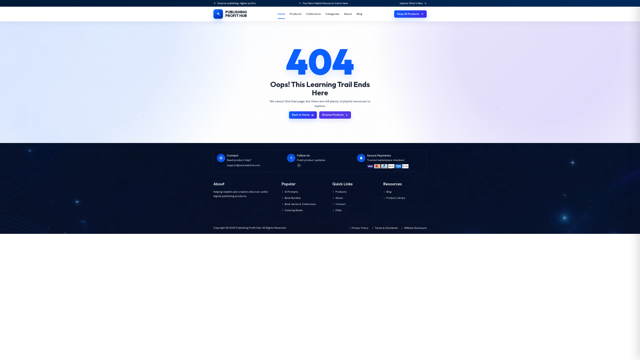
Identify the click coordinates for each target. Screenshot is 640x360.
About (348, 14)
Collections (313, 14)
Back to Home (301, 114)
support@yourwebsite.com (243, 165)
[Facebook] (299, 165)
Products (295, 14)
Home (281, 14)
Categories (332, 14)
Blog (359, 14)
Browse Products (333, 114)
